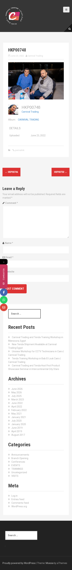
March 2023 (17, 399)
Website (9, 271)
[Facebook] (4, 292)
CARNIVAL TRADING (28, 119)
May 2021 (16, 413)
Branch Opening (19, 458)
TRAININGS (17, 469)
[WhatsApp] (4, 300)
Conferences (18, 461)
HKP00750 (60, 172)
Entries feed (17, 499)
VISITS (14, 476)
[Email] (4, 307)
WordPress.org (19, 506)
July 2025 (16, 396)
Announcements (20, 454)
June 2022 (17, 403)
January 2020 (18, 424)
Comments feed (20, 503)
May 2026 (16, 392)
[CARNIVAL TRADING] (14, 15)
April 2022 (16, 406)
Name (9, 243)
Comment (11, 203)
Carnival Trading (35, 56)
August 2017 (18, 435)
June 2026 (17, 389)
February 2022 (19, 410)
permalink (19, 150)
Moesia (49, 563)
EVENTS (15, 465)
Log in (14, 495)
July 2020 (16, 420)
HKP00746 (11, 172)
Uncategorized (19, 472)
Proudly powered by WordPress (19, 563)
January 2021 (18, 417)
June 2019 (17, 427)
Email (9, 257)
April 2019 (16, 431)
